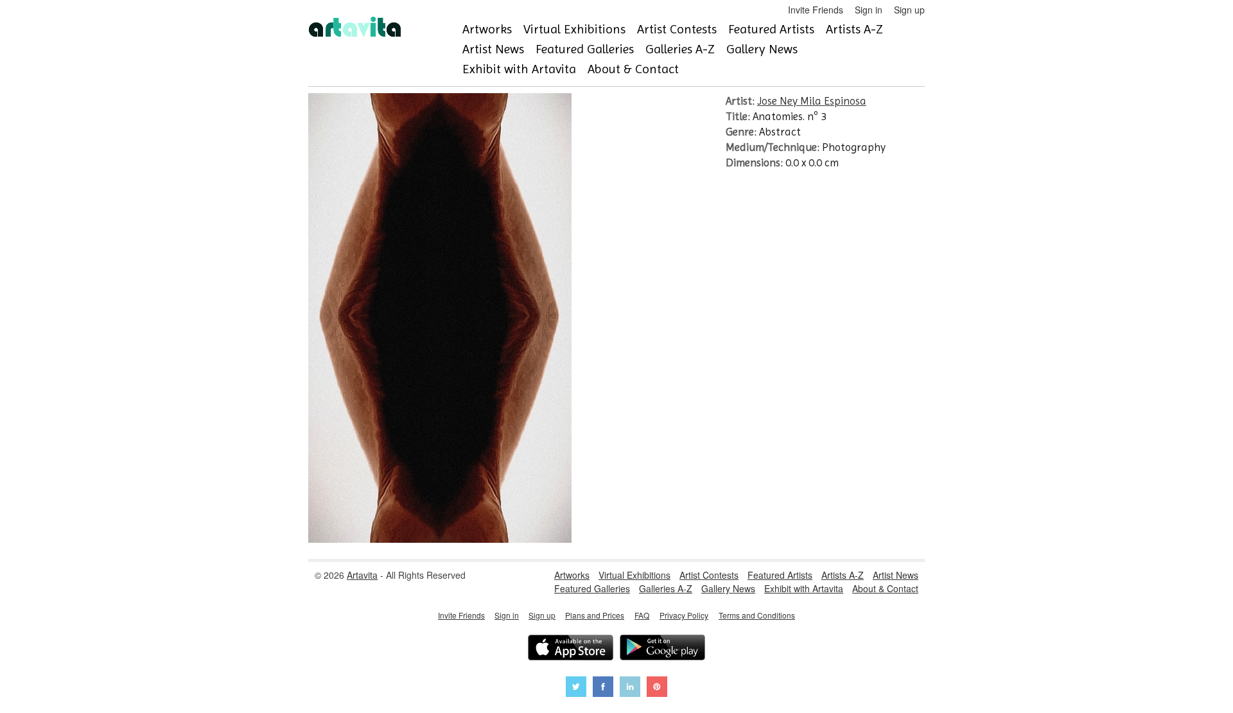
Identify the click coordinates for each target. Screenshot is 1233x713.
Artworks (487, 29)
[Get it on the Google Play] (662, 649)
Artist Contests (677, 29)
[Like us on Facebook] (603, 688)
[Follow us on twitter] (576, 688)
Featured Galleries (585, 49)
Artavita (362, 574)
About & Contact (633, 69)
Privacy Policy (684, 615)
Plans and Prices (594, 615)
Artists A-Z (854, 29)
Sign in (868, 9)
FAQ (641, 615)
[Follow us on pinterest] (657, 688)
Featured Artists (771, 29)
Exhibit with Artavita (519, 69)
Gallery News (762, 49)
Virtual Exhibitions (574, 29)
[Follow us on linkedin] (630, 688)
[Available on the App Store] (570, 649)
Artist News (493, 49)
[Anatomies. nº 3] (440, 539)
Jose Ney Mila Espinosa (811, 100)
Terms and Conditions (757, 615)
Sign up (909, 9)
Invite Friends (815, 9)
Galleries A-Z (680, 49)
